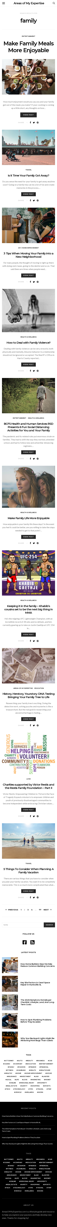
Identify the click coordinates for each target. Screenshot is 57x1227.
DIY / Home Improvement (28, 248)
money (48, 1080)
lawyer (46, 1076)
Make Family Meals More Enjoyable (28, 47)
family (11, 1067)
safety (24, 1086)
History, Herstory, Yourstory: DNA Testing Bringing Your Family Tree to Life (29, 695)
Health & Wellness (28, 337)
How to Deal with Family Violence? (28, 342)
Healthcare (45, 1070)
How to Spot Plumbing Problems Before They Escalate (36, 1021)
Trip (49, 1089)
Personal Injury (27, 1083)
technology (19, 1089)
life (17, 1080)
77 (40, 910)
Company (18, 1064)
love (25, 1080)
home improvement (34, 1073)
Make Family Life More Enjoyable (28, 518)
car (50, 1061)
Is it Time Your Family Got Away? (28, 175)
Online (13, 1083)
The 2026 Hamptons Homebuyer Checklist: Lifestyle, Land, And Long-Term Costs (38, 1002)
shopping (36, 1086)
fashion (22, 1067)
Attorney (9, 1061)
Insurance (12, 1076)
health (33, 1070)
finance (33, 1067)
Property (42, 1083)
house (49, 1073)
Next (46, 910)
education (31, 1064)
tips (31, 1089)
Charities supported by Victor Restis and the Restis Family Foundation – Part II (28, 786)
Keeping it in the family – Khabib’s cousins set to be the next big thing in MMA (28, 609)
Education (39, 688)
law (37, 1076)
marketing (36, 1080)
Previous (13, 910)
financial (44, 1067)
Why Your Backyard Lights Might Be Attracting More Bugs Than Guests (37, 1039)
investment (26, 1076)
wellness (30, 1092)
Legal (9, 1080)
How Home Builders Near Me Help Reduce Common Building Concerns (38, 965)
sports (47, 1086)
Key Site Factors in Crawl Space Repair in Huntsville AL (35, 983)
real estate (12, 1086)
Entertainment (28, 36)
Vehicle (18, 1092)
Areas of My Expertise (29, 3)
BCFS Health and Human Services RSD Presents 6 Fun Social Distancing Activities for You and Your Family (28, 427)
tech (8, 1089)
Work (40, 1092)
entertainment (46, 1064)
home (19, 1073)
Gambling (22, 1070)
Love (29, 779)
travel (40, 1089)
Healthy (8, 1073)
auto (20, 1061)
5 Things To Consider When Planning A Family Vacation (28, 870)
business (41, 1061)
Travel (28, 170)
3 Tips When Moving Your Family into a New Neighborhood (28, 255)
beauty (30, 1061)
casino (7, 1064)
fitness (10, 1070)
